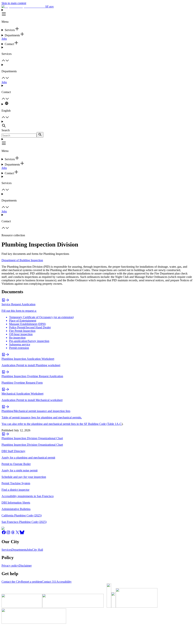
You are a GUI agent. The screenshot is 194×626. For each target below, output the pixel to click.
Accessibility (64, 581)
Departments (19, 549)
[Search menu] (97, 124)
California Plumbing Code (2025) (22, 515)
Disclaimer (25, 565)
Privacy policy (10, 565)
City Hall (37, 549)
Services (7, 549)
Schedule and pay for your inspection (24, 476)
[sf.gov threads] (13, 533)
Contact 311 (49, 581)
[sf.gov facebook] (4, 533)
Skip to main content (14, 3)
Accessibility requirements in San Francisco (28, 496)
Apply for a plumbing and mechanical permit (28, 457)
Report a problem (31, 581)
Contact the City (11, 581)
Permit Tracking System (16, 483)
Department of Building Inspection (22, 260)
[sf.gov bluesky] (22, 533)
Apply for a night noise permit (20, 470)
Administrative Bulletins (16, 509)
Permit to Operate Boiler (16, 464)
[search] (40, 135)
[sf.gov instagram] (8, 533)
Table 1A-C (114, 423)
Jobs (4, 38)
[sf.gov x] (17, 533)
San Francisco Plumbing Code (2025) (24, 521)
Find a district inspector (15, 489)
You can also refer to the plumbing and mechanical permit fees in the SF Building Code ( (54, 423)
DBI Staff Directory (13, 451)
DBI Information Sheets (16, 502)
